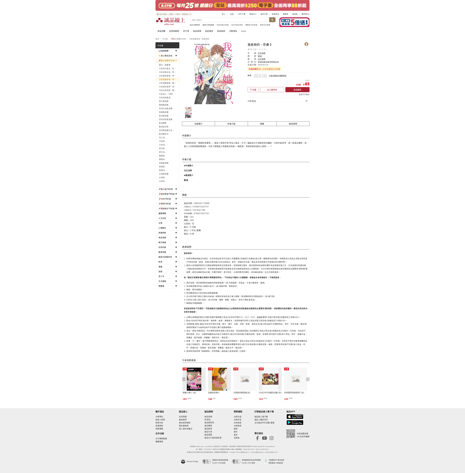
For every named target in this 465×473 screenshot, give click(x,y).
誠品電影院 (209, 422)
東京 (236, 434)
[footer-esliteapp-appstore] (295, 416)
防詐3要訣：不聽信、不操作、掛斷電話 (175, 14)
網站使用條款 (184, 422)
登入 (223, 14)
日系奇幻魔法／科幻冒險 (169, 68)
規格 (262, 123)
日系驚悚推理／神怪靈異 (169, 75)
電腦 (160, 266)
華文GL (162, 152)
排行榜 (186, 30)
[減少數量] (255, 76)
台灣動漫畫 (164, 173)
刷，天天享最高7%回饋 (264, 68)
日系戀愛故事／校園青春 (199, 39)
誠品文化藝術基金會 (213, 437)
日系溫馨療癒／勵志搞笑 (169, 83)
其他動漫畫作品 (165, 130)
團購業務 (159, 441)
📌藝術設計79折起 (167, 208)
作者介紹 (231, 123)
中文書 (165, 39)
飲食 (160, 261)
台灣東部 (237, 425)
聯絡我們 (183, 419)
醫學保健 (162, 252)
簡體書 (161, 286)
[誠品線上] (170, 21)
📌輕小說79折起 (166, 189)
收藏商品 (275, 14)
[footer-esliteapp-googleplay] (295, 422)
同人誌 (162, 137)
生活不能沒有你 (237, 25)
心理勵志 (162, 228)
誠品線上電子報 (261, 416)
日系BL (162, 141)
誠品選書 (197, 30)
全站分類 (161, 30)
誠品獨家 (209, 30)
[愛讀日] (232, 5)
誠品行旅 (208, 431)
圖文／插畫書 (164, 64)
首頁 (157, 39)
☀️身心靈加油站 (165, 55)
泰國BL (162, 166)
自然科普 (162, 247)
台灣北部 (237, 416)
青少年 (161, 276)
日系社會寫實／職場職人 (169, 90)
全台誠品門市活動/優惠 (265, 422)
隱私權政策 (184, 425)
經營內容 (159, 422)
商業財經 (162, 232)
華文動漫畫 (164, 101)
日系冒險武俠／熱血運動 (169, 72)
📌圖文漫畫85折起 (178, 39)
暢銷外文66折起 (251, 25)
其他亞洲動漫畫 (165, 108)
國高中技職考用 (165, 257)
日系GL (162, 144)
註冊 (232, 14)
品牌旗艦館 (174, 30)
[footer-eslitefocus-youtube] (264, 438)
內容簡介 (198, 123)
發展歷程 (159, 425)
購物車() (306, 14)
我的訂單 (264, 14)
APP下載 (241, 14)
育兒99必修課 (265, 25)
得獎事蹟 (159, 428)
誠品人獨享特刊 (261, 419)
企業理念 (159, 416)
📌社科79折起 (165, 198)
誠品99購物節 (195, 25)
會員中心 (253, 14)
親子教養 (162, 242)
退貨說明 (293, 123)
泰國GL (162, 170)
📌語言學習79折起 (167, 194)
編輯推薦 (162, 213)
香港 (236, 428)
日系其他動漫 (164, 97)
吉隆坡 (237, 437)
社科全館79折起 (223, 25)
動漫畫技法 (164, 134)
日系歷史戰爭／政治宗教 (169, 86)
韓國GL (162, 159)
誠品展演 (208, 428)
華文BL (162, 148)
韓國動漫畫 (164, 104)
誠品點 (295, 14)
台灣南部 (237, 422)
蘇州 (236, 431)
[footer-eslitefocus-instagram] (271, 438)
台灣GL (162, 181)
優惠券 (285, 14)
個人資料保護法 (185, 428)
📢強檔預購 (164, 50)
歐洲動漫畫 (164, 115)
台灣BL (162, 177)
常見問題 (183, 416)
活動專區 (233, 30)
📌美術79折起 (165, 203)
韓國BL (162, 155)
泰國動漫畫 (164, 163)
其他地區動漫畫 (165, 119)
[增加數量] (265, 76)
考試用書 (162, 237)
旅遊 (160, 271)
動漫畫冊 (163, 123)
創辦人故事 (160, 419)
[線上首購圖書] (294, 22)
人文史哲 (162, 218)
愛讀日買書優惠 (208, 25)
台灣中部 (237, 419)
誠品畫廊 (221, 30)
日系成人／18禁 (166, 94)
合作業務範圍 (161, 438)
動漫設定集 (164, 126)
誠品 (208, 419)
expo (243, 30)
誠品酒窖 (208, 434)
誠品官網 (208, 416)
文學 (160, 223)
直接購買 (297, 89)
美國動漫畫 (164, 112)
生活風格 (162, 281)
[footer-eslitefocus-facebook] (257, 438)
